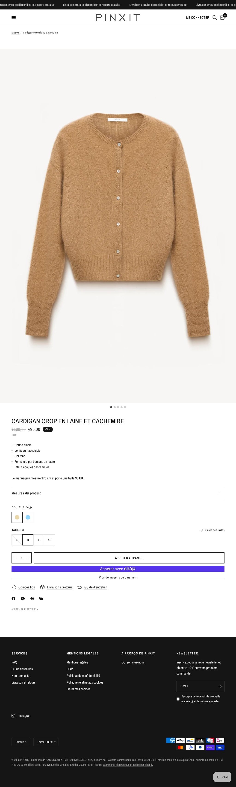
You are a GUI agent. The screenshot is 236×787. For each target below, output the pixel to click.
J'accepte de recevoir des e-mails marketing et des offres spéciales (200, 698)
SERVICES (20, 653)
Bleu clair (27, 517)
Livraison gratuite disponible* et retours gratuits (32, 4)
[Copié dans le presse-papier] (42, 598)
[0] (221, 17)
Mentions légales (77, 662)
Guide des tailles (22, 668)
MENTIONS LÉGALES (83, 653)
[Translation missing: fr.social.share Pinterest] (33, 598)
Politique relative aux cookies (85, 682)
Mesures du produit (26, 493)
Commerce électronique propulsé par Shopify (128, 765)
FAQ (14, 662)
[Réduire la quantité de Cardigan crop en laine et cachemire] (15, 558)
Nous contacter (21, 675)
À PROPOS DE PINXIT (138, 653)
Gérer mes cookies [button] (78, 689)
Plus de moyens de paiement (118, 577)
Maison (15, 32)
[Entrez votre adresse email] (219, 686)
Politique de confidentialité (83, 675)
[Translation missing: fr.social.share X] (24, 598)
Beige (17, 517)
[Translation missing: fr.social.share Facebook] (14, 598)
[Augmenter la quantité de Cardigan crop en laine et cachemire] (27, 558)
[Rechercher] (214, 17)
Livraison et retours (23, 682)
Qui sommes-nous (133, 662)
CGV (70, 668)
